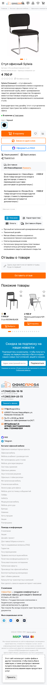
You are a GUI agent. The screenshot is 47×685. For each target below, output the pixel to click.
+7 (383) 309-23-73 (12, 396)
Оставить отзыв (23, 275)
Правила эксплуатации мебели (14, 555)
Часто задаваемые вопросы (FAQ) (15, 545)
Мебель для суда (8, 505)
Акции (3, 519)
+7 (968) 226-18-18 (12, 391)
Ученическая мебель (9, 484)
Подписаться (37, 363)
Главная (4, 8)
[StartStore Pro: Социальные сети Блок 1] (17, 620)
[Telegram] (4, 620)
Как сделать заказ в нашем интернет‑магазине (21, 583)
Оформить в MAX (25, 148)
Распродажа (6, 523)
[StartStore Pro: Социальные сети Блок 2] (24, 620)
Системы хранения (9, 467)
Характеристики (33, 218)
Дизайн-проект (8, 538)
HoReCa (4, 498)
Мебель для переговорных (12, 463)
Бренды (4, 509)
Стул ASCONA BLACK (9, 320)
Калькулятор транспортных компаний (17, 580)
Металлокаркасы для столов (13, 460)
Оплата (13, 223)
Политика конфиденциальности (14, 559)
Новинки (4, 512)
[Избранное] (35, 134)
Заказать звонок (10, 403)
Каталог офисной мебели (19, 8)
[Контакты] (27, 3)
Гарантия (5, 548)
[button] (21, 59)
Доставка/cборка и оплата (12, 541)
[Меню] (3, 3)
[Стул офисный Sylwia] (23, 34)
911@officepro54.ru (12, 409)
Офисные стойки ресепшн (12, 477)
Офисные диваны (8, 470)
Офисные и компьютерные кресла (15, 449)
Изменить (27, 168)
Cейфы (4, 495)
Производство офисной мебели (14, 569)
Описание (14, 218)
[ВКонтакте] (11, 620)
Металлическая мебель (11, 481)
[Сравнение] (43, 134)
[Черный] (4, 125)
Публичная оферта (9, 566)
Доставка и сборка (33, 223)
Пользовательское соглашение (14, 562)
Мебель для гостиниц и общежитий (16, 491)
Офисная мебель (8, 453)
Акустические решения (11, 474)
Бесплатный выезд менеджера (14, 573)
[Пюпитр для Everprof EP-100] (35, 301)
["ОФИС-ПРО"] (15, 3)
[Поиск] (22, 3)
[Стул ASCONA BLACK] (12, 301)
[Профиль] (32, 3)
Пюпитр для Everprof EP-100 (34, 318)
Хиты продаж (7, 516)
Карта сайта (31, 632)
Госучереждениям (8, 552)
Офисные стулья (9, 209)
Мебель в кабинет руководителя (15, 456)
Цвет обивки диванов (10, 576)
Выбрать (11, 326)
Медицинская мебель (10, 502)
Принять (11, 677)
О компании (6, 531)
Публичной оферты (23, 370)
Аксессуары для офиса (11, 488)
